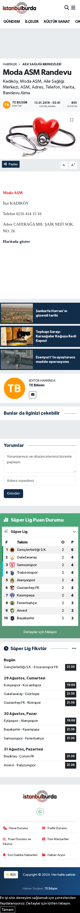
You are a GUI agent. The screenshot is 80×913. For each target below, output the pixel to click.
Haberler (10, 64)
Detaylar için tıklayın (40, 632)
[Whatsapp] (40, 811)
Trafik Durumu (57, 828)
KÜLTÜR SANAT (57, 22)
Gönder (13, 493)
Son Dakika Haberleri (23, 855)
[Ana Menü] (73, 8)
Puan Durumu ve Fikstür (17, 841)
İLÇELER (32, 22)
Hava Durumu (18, 828)
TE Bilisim (36, 385)
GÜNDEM (11, 22)
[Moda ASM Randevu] (40, 135)
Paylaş (13, 164)
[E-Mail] (32, 395)
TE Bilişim (50, 888)
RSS (13, 874)
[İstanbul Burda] (19, 8)
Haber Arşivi (56, 855)
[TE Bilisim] (14, 388)
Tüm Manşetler (58, 839)
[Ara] (66, 8)
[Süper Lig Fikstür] (74, 649)
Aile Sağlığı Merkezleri (41, 64)
